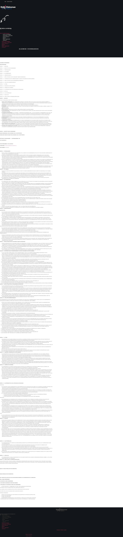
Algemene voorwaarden (29, 534)
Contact (5, 40)
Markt (3, 44)
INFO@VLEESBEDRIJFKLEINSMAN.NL (11, 145)
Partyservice (5, 43)
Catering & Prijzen (6, 42)
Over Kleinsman (6, 41)
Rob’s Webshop (5, 46)
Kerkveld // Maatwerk (29, 535)
